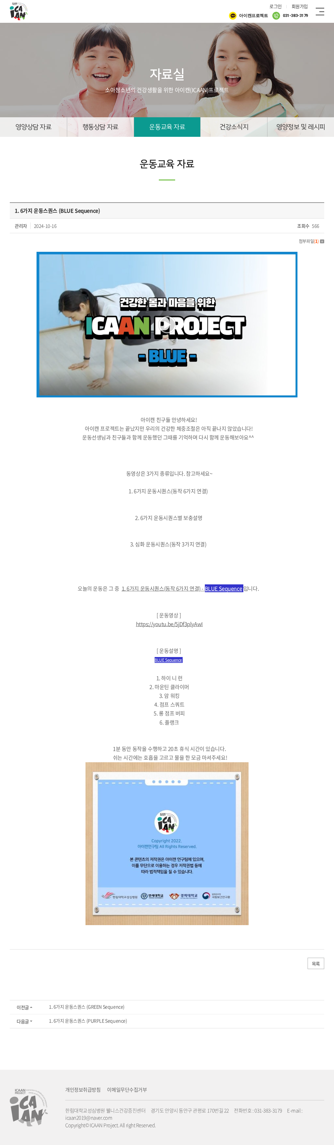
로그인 (275, 6)
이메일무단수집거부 (127, 1089)
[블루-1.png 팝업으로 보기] (167, 256)
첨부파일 (309, 241)
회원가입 (300, 6)
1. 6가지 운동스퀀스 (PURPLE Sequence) (88, 1020)
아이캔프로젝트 (253, 15)
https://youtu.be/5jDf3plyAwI (169, 624)
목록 (316, 963)
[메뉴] (320, 11)
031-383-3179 (295, 15)
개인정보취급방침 (82, 1089)
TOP (308, 1119)
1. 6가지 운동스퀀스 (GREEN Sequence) (87, 1006)
